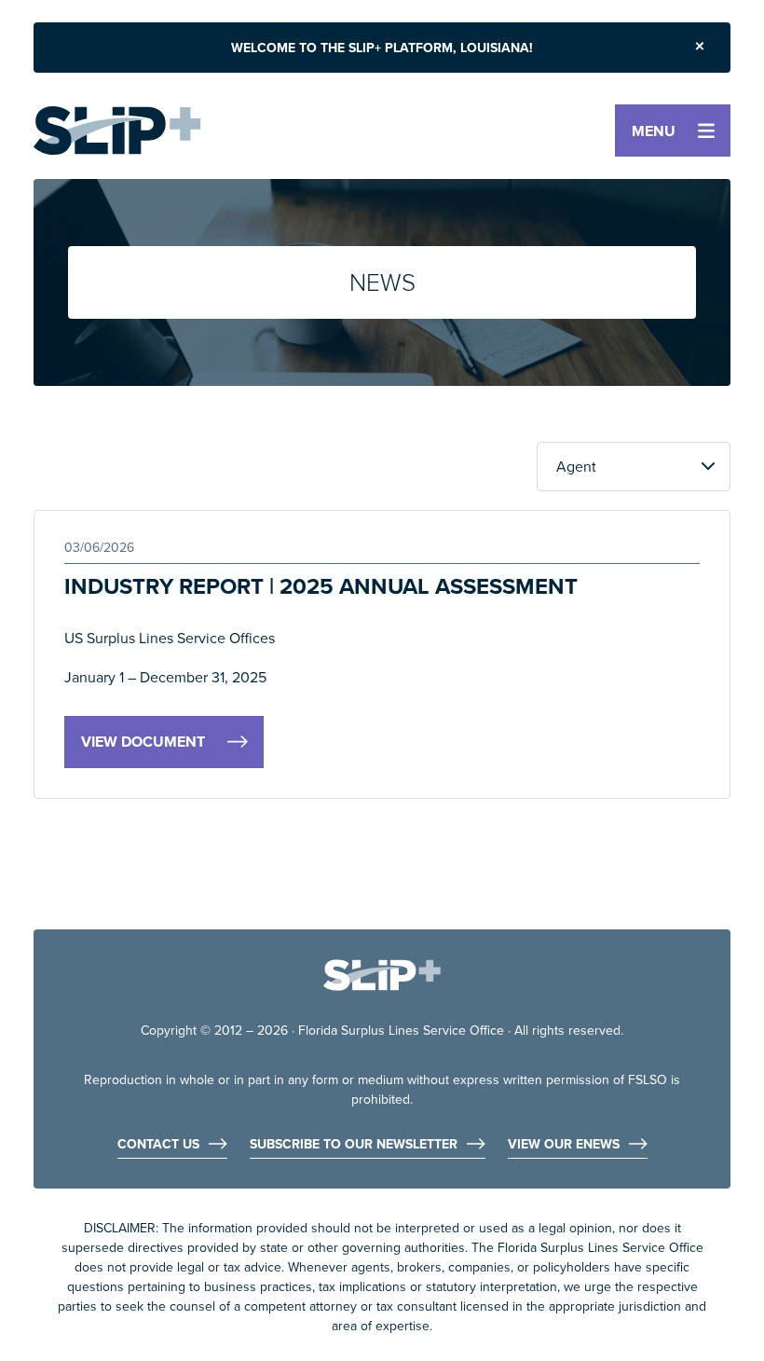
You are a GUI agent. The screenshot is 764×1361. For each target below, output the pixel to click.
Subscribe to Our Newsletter (353, 1145)
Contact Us (158, 1145)
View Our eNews (564, 1145)
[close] (699, 48)
